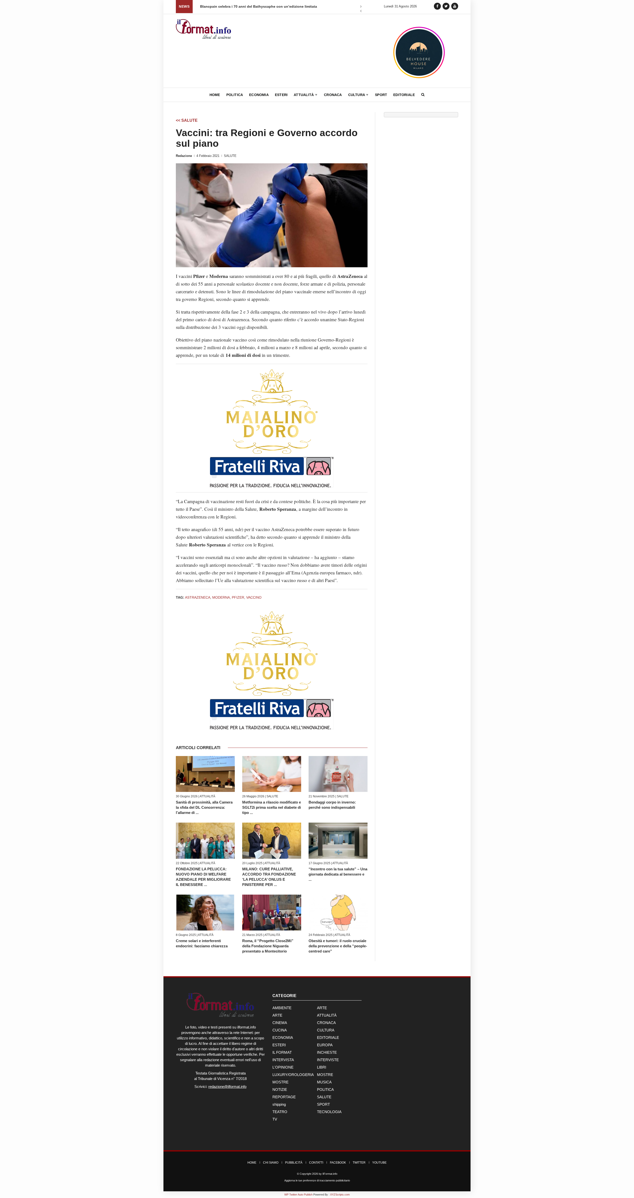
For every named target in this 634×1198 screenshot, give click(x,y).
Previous (361, 11)
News (184, 6)
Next (361, 7)
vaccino (254, 597)
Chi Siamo (270, 1162)
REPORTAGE (284, 1097)
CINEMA (279, 1023)
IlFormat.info (329, 1173)
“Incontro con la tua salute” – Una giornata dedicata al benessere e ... (338, 874)
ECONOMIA (282, 1037)
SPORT (323, 1104)
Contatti (316, 1162)
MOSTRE (325, 1075)
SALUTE (230, 156)
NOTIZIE (279, 1089)
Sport (381, 95)
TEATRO (279, 1112)
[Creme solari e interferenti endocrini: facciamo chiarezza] (205, 912)
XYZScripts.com (340, 1194)
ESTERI (279, 1045)
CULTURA (325, 1030)
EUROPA (325, 1045)
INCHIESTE (327, 1052)
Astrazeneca (197, 597)
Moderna (221, 597)
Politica (234, 95)
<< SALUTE (187, 120)
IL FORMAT (282, 1052)
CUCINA (279, 1030)
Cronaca (333, 95)
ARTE (322, 1008)
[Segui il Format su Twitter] (446, 6)
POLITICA (325, 1089)
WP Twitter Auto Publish (298, 1194)
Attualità (304, 95)
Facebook (338, 1162)
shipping (279, 1104)
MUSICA (324, 1082)
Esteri (281, 95)
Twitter (359, 1162)
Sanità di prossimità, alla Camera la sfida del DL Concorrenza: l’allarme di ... (204, 807)
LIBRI (321, 1067)
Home (215, 95)
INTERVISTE (328, 1060)
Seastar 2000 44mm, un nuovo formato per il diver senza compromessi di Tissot (267, 6)
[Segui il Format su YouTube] (454, 6)
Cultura (357, 95)
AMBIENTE (281, 1008)
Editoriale (404, 95)
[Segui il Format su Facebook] (437, 6)
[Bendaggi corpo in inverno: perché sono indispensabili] (338, 774)
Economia (259, 95)
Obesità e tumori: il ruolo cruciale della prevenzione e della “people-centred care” (338, 946)
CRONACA (326, 1023)
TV (274, 1119)
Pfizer (238, 597)
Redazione (184, 156)
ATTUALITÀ (207, 796)
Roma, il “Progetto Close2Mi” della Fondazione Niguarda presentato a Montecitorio (267, 946)
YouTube (379, 1162)
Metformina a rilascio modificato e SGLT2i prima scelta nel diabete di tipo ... (271, 807)
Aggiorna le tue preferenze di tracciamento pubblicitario (317, 1180)
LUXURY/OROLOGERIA (293, 1075)
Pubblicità (293, 1162)
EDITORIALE (328, 1037)
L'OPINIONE (282, 1067)
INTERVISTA (283, 1060)
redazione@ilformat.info (227, 1086)
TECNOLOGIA (329, 1112)
